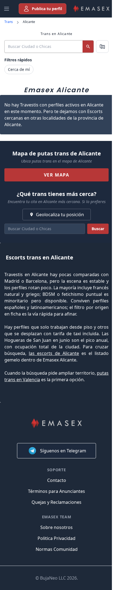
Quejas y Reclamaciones (56, 502)
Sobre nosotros (56, 527)
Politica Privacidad (56, 538)
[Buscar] (88, 47)
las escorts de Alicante (54, 353)
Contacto (56, 480)
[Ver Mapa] (102, 46)
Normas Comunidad (57, 549)
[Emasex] (91, 8)
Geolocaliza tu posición (60, 215)
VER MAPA (56, 175)
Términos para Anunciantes (56, 491)
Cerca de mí (19, 69)
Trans (8, 21)
